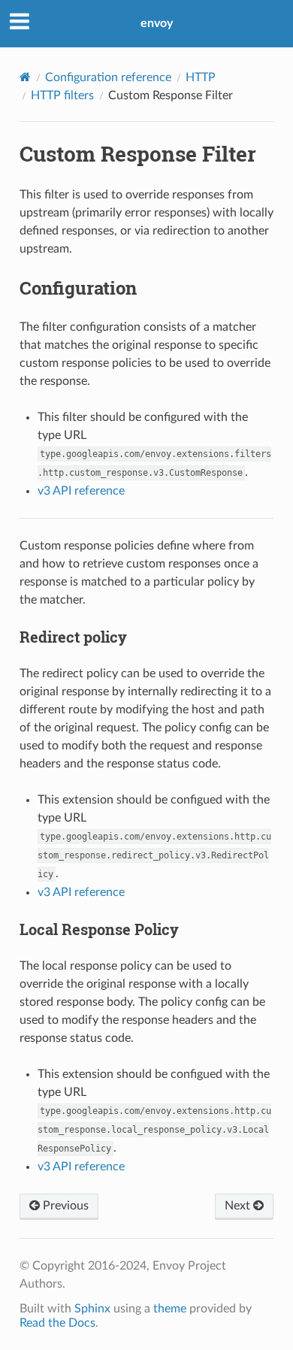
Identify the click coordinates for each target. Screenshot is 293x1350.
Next (239, 1206)
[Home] (25, 77)
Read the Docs (57, 1323)
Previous (64, 1206)
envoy (156, 23)
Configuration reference (108, 77)
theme (169, 1309)
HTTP (201, 77)
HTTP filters (62, 95)
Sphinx (92, 1309)
